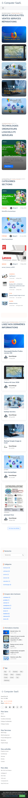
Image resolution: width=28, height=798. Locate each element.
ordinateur (6, 597)
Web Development (5, 735)
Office (12, 674)
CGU (24, 794)
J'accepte (22, 795)
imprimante (7, 608)
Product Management (6, 737)
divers (5, 619)
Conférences (4, 753)
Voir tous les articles (14, 528)
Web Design (3, 732)
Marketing (6, 680)
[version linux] (14, 498)
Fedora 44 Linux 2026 (13, 57)
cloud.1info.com (4, 783)
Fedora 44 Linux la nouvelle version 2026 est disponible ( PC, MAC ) (17, 638)
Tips (17, 677)
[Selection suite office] (14, 225)
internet (6, 578)
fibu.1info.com (4, 770)
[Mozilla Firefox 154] (14, 341)
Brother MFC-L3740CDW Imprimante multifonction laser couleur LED (17, 285)
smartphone (7, 605)
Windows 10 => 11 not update (13, 156)
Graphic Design (4, 742)
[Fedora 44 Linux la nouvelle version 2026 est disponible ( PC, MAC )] (14, 372)
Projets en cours (5, 751)
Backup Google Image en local (13, 92)
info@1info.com (8, 703)
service (6, 574)
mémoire (6, 616)
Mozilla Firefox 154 (15, 631)
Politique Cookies (5, 724)
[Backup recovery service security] (5, 303)
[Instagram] (17, 707)
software (6, 571)
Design (6, 674)
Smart (11, 677)
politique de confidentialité (12, 795)
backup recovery (10, 75)
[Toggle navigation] (3, 7)
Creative (18, 674)
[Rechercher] (23, 555)
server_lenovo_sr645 (8, 267)
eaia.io (9, 770)
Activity (2, 758)
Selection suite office (15, 657)
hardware (6, 568)
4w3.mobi (3, 775)
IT (9, 671)
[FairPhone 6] (5, 276)
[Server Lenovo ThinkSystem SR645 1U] (14, 253)
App (5, 671)
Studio (5, 677)
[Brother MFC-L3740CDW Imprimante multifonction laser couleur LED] (5, 284)
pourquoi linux (9, 515)
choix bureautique (11, 111)
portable (6, 600)
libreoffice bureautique (9, 211)
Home (2, 713)
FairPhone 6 (12, 276)
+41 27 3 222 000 (8, 701)
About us (3, 716)
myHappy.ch (4, 773)
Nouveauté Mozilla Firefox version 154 (12, 38)
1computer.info (4, 780)
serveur (6, 603)
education (6, 581)
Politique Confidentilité (6, 721)
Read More (9, 166)
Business (15, 671)
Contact (3, 761)
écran (5, 611)
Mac (21, 671)
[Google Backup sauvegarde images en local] (5, 295)
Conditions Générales (6, 718)
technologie (7, 584)
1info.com (3, 778)
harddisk (6, 613)
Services (3, 756)
